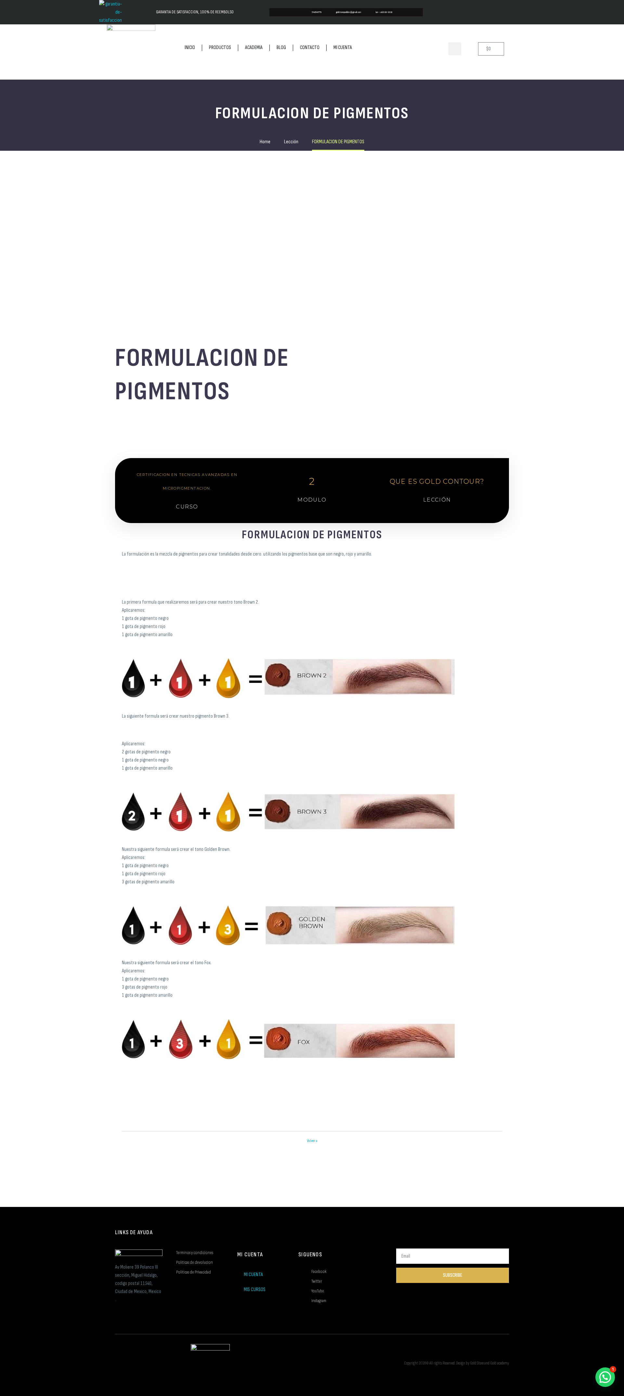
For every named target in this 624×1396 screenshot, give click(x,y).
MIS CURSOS (255, 1290)
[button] (454, 48)
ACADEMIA (254, 48)
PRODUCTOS (220, 48)
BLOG (281, 48)
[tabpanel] (312, 694)
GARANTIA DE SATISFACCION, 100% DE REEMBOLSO (195, 12)
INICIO (190, 48)
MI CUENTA (342, 48)
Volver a (312, 1140)
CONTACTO (309, 48)
